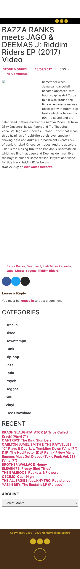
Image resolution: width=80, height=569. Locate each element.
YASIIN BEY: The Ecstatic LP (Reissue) (33, 485)
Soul (9, 397)
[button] (37, 21)
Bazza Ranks (16, 266)
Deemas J (34, 266)
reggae (31, 270)
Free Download (18, 413)
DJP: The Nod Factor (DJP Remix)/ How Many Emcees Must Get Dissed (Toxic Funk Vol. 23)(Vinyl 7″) (38, 456)
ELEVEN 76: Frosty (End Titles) (27, 469)
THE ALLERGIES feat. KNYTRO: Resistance (36, 480)
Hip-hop (12, 357)
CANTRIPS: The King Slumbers (27, 440)
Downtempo (16, 341)
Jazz (9, 365)
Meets (20, 270)
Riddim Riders (48, 270)
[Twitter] (61, 21)
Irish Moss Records (38, 167)
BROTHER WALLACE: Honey (24, 464)
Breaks (12, 325)
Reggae (12, 389)
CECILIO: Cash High (18, 477)
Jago (10, 270)
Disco (10, 333)
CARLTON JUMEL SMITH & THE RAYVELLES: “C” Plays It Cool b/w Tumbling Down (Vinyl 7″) (39, 446)
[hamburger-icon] (16, 20)
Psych (11, 381)
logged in (27, 300)
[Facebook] (57, 21)
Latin (10, 373)
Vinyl (10, 405)
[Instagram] (66, 21)
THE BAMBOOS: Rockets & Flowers (30, 472)
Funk (10, 349)
